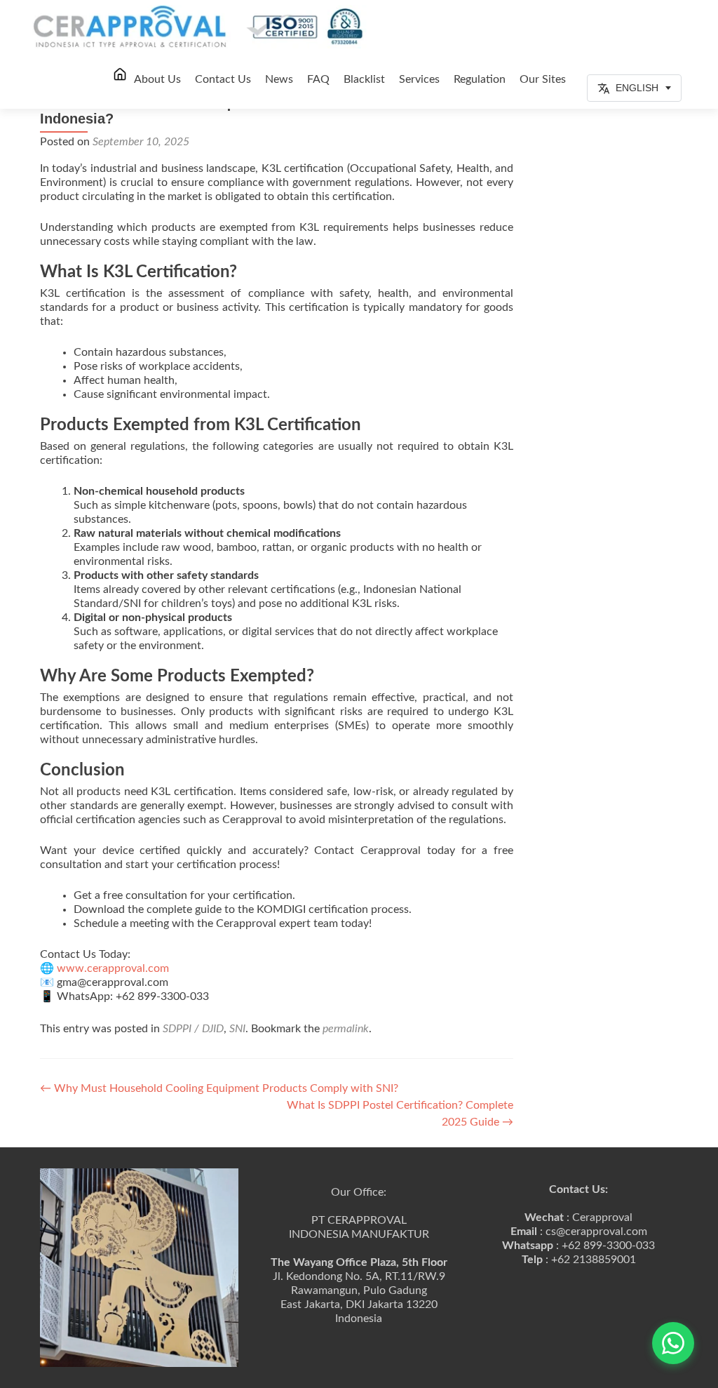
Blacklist (364, 79)
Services (419, 79)
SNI (237, 1028)
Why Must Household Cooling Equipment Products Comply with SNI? (219, 1088)
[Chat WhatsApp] (673, 1343)
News (279, 79)
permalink (346, 1028)
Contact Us (223, 79)
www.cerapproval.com (111, 968)
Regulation (480, 79)
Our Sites (543, 79)
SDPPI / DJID (193, 1028)
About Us (157, 79)
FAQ (318, 79)
